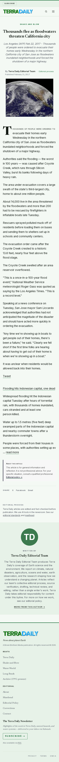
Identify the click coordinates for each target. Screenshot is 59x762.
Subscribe (9, 3)
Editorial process (46, 71)
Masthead (8, 697)
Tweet (7, 376)
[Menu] (53, 11)
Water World (9, 668)
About (6, 692)
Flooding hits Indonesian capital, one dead (29, 388)
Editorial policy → (14, 477)
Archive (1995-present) (14, 679)
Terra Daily (8, 657)
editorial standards (11, 515)
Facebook (20, 490)
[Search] (46, 11)
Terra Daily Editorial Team (21, 71)
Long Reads (8, 674)
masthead (29, 515)
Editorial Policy (10, 703)
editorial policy (34, 600)
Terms (43, 756)
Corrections (9, 708)
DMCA (53, 756)
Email (30, 490)
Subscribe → (15, 736)
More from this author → (29, 607)
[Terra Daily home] (18, 11)
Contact (7, 714)
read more (12, 452)
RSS (19, 743)
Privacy (32, 756)
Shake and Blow (11, 663)
